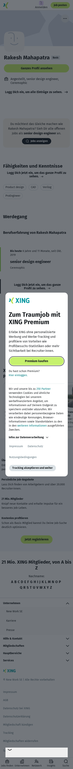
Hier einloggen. (18, 375)
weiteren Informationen (32, 425)
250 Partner (43, 389)
